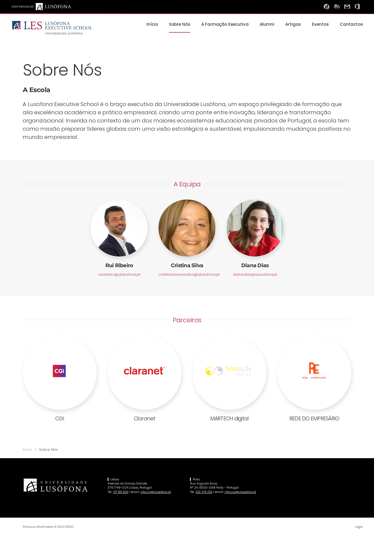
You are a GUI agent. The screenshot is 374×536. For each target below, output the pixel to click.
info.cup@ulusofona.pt (240, 492)
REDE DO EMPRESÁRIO (314, 418)
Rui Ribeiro (119, 265)
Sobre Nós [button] (179, 24)
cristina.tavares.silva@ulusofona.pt (189, 274)
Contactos (351, 24)
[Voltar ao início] (52, 28)
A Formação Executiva (225, 24)
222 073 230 (204, 492)
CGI (59, 418)
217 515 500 (120, 492)
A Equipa (187, 184)
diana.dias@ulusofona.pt (255, 274)
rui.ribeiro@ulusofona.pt (119, 274)
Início (152, 24)
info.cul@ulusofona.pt (155, 492)
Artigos (293, 24)
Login (359, 526)
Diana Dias (255, 265)
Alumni (267, 24)
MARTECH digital (229, 418)
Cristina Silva (187, 265)
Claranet (145, 418)
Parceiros (187, 319)
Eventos (320, 24)
